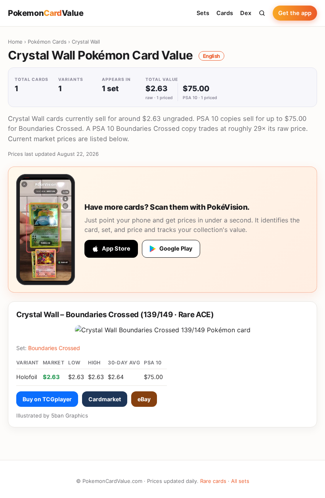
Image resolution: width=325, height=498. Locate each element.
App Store (116, 248)
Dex (245, 13)
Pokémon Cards (47, 41)
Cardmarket (104, 399)
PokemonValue (46, 13)
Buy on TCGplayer (47, 399)
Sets (203, 13)
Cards (224, 13)
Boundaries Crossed (54, 348)
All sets (240, 481)
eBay (144, 399)
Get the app (295, 13)
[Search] (262, 13)
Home (15, 41)
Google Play (176, 248)
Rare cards (213, 481)
